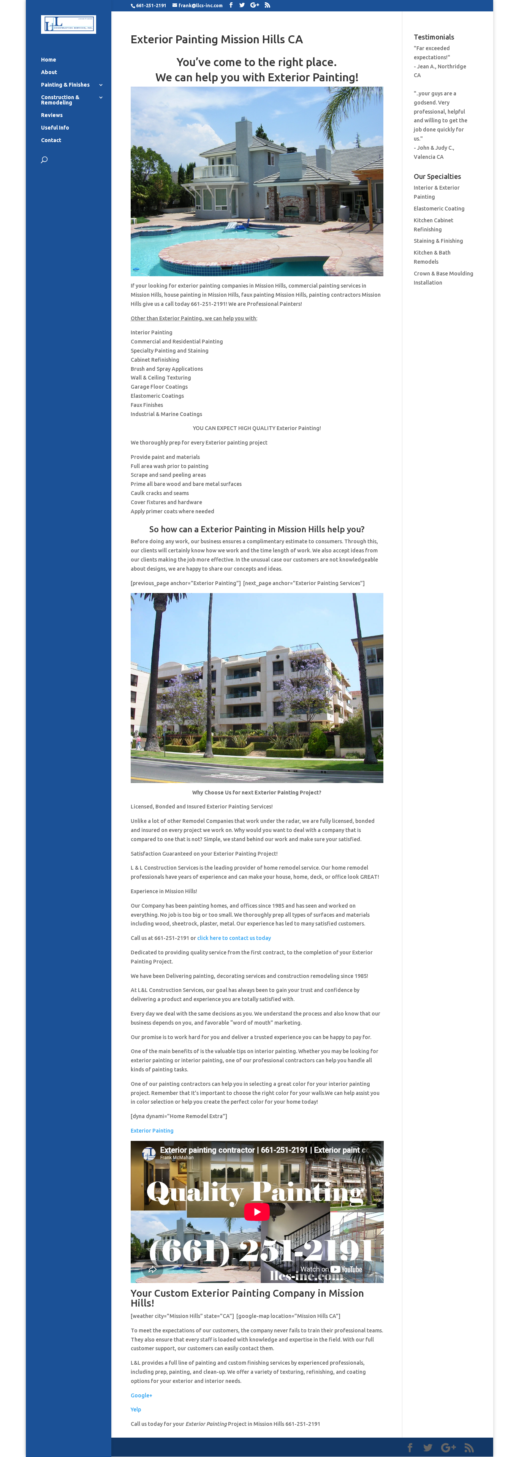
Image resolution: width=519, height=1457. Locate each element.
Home (48, 60)
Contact (51, 140)
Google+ (141, 1395)
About (49, 72)
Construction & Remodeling (60, 100)
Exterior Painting (152, 1131)
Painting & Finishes (65, 85)
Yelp (136, 1409)
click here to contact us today (234, 938)
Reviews (52, 115)
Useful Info (55, 128)
